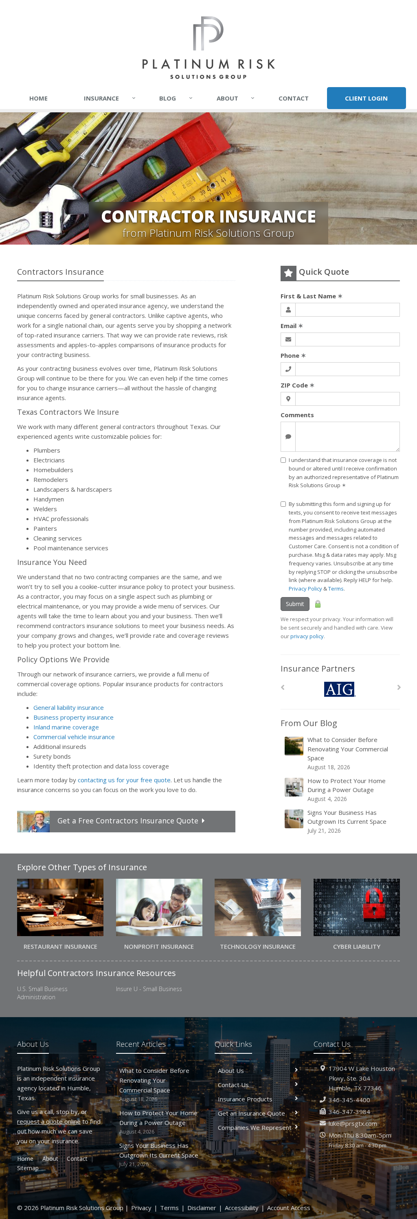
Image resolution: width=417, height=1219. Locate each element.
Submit (295, 604)
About (236, 98)
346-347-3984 (349, 1111)
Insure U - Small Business (149, 989)
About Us (231, 1070)
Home (38, 98)
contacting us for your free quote (124, 780)
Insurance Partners (318, 668)
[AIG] (340, 689)
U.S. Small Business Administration (42, 993)
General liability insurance (68, 707)
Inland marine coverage (66, 727)
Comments (297, 415)
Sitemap (28, 1168)
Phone (293, 355)
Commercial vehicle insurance (74, 737)
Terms (336, 588)
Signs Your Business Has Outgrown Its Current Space (346, 821)
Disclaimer (201, 1208)
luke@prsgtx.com (353, 1123)
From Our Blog (309, 723)
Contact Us (233, 1085)
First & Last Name (312, 296)
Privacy (141, 1208)
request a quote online (49, 1121)
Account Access (288, 1208)
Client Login (366, 98)
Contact (294, 98)
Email (292, 326)
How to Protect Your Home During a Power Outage (346, 790)
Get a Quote (127, 820)
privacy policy (307, 636)
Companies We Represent (255, 1127)
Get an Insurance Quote (251, 1113)
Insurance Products (245, 1099)
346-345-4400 (349, 1100)
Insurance (110, 98)
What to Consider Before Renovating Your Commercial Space (347, 753)
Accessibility (242, 1208)
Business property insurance (73, 717)
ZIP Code (298, 385)
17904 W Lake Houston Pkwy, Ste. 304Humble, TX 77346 (362, 1078)
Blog (176, 98)
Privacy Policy (305, 588)
